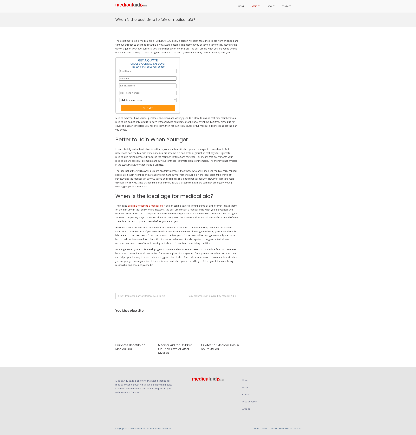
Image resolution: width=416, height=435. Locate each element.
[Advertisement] (273, 57)
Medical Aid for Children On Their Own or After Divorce (175, 349)
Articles (256, 6)
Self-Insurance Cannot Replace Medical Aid (142, 295)
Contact (286, 6)
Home (241, 6)
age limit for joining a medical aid (145, 205)
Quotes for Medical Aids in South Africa (220, 347)
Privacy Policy (249, 401)
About (271, 6)
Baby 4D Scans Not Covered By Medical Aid (211, 295)
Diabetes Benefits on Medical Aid (130, 347)
